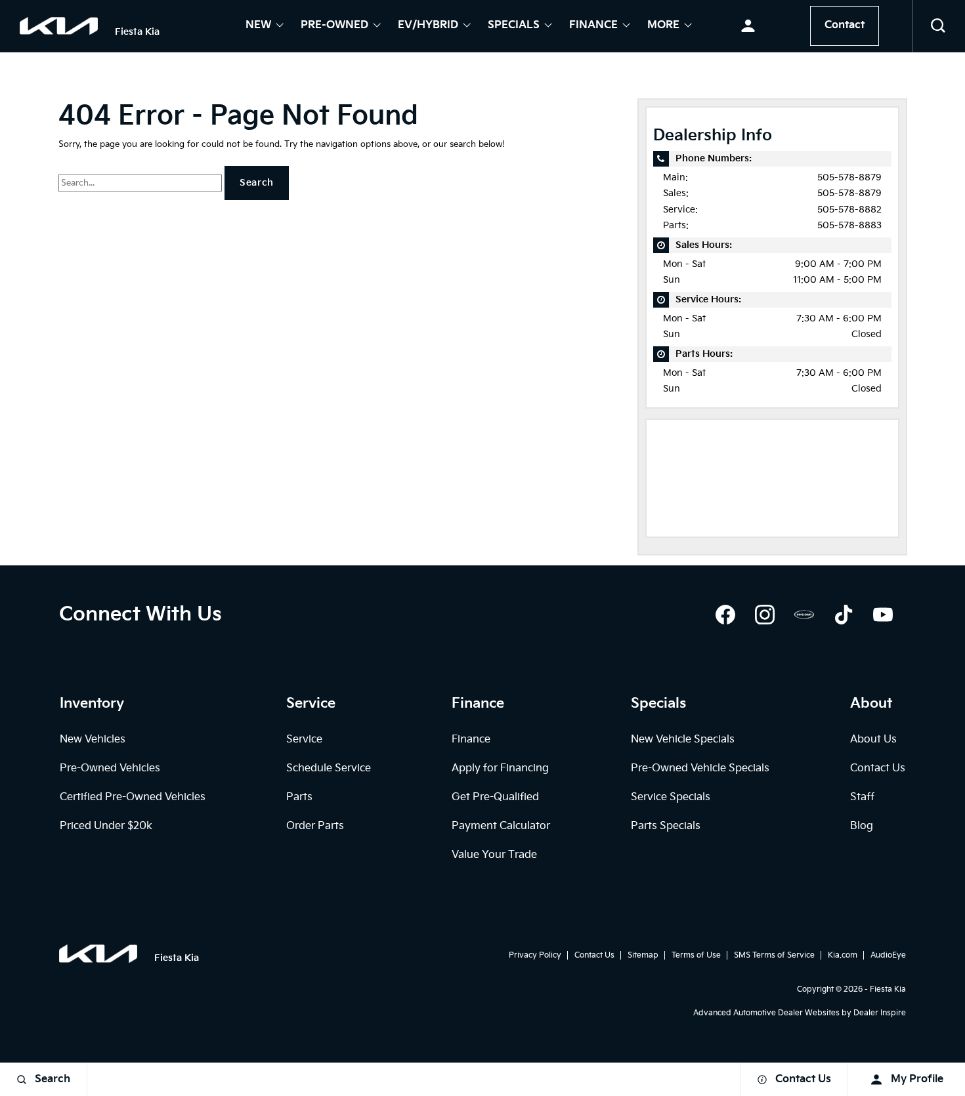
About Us (873, 739)
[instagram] (764, 614)
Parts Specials (665, 826)
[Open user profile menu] (748, 26)
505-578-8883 (849, 225)
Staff (862, 797)
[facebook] (725, 614)
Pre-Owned (334, 26)
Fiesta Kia (888, 989)
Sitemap (643, 955)
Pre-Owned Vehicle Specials (700, 768)
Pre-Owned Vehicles (110, 768)
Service (304, 739)
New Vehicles (92, 739)
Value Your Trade (494, 855)
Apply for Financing (500, 768)
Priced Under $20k (106, 826)
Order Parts (315, 826)
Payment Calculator (501, 826)
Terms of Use (696, 955)
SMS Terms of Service (774, 955)
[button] (938, 26)
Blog (861, 826)
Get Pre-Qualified (495, 797)
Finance (593, 26)
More (663, 26)
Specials (514, 26)
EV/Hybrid (428, 26)
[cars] (804, 614)
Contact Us (877, 768)
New (258, 26)
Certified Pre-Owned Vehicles (132, 797)
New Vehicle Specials (683, 739)
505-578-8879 (849, 177)
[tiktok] (843, 614)
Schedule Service (328, 768)
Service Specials (670, 797)
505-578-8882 (849, 209)
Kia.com (842, 955)
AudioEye (888, 955)
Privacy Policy (535, 955)
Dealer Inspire (879, 1013)
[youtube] (883, 614)
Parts (299, 797)
